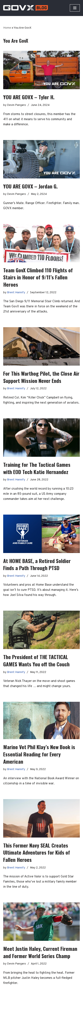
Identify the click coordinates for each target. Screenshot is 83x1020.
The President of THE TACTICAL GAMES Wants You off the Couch (36, 660)
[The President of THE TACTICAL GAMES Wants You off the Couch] (41, 630)
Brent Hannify (16, 292)
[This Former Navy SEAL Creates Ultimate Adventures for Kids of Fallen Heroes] (41, 818)
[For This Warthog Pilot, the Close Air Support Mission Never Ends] (41, 346)
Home (7, 28)
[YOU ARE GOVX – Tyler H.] (41, 70)
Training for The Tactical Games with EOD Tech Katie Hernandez (36, 468)
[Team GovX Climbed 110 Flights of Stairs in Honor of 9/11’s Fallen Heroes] (41, 243)
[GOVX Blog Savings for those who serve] (25, 8)
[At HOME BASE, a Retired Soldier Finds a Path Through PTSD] (41, 534)
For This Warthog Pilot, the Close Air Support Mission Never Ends (41, 376)
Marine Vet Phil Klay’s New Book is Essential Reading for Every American (39, 754)
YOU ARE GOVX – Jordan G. (30, 186)
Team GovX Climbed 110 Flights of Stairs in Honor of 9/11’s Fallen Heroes (38, 277)
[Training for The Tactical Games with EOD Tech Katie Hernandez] (41, 437)
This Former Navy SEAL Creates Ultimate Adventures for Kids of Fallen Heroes (36, 852)
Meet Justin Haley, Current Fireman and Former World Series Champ (40, 952)
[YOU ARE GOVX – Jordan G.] (41, 159)
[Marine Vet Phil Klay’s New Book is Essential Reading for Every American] (41, 720)
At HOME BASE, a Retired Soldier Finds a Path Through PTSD (37, 564)
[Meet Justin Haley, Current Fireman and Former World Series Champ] (41, 921)
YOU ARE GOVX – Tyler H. (28, 97)
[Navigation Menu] (75, 8)
